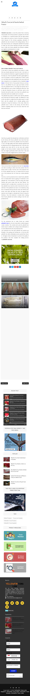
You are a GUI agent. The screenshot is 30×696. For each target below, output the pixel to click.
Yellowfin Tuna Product (10, 520)
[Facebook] (7, 603)
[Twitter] (12, 603)
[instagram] (18, 17)
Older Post (25, 383)
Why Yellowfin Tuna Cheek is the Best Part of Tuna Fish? (18, 631)
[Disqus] (15, 325)
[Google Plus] (17, 603)
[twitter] (12, 17)
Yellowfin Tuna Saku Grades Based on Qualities (17, 407)
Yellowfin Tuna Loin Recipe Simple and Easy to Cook (17, 413)
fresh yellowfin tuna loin (8, 26)
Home (16, 424)
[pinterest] (20, 17)
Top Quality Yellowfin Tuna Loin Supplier (9, 279)
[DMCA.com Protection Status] (9, 610)
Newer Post (4, 383)
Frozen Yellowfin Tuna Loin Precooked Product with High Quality (14, 306)
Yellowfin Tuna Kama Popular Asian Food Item (17, 419)
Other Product (8, 518)
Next (25, 424)
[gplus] (15, 17)
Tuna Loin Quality (17, 518)
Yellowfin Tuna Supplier (18, 29)
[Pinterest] (7, 607)
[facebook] (9, 17)
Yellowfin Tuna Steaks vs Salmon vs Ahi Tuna (17, 402)
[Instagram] (22, 603)
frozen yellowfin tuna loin (8, 28)
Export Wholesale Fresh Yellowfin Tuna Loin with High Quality (13, 293)
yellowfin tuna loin (9, 29)
